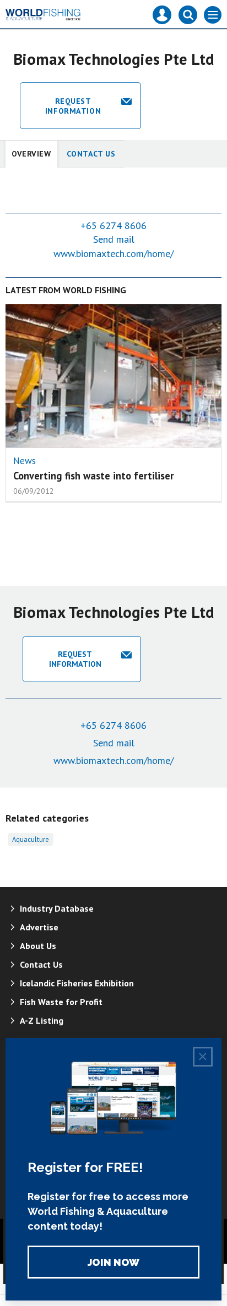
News (24, 460)
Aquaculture (30, 839)
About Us (38, 945)
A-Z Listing (41, 1020)
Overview (31, 154)
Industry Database (57, 908)
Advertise (39, 927)
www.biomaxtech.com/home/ (113, 253)
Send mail (113, 239)
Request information (73, 106)
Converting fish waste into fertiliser (93, 475)
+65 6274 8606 (113, 225)
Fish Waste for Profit (61, 1001)
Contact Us (91, 154)
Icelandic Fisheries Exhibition (77, 983)
